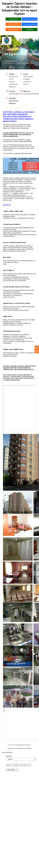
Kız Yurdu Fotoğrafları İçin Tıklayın (19, 745)
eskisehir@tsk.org (14, 94)
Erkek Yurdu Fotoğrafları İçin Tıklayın (20, 748)
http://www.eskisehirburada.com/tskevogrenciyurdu (28, 94)
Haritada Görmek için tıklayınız (13, 100)
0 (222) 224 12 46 (11, 61)
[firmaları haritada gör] (37, 349)
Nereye (8, 765)
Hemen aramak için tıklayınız (13, 84)
